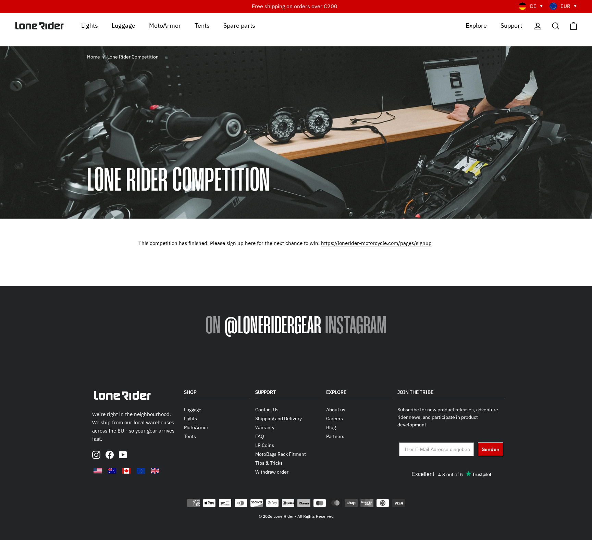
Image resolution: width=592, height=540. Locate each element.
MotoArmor (165, 25)
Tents (202, 25)
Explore (476, 25)
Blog (331, 427)
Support (511, 25)
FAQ (259, 436)
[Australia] (112, 471)
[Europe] (140, 471)
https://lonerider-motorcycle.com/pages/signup (376, 243)
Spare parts (239, 25)
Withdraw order (271, 472)
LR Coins (264, 445)
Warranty (264, 427)
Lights (89, 25)
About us (335, 410)
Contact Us (267, 410)
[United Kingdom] (155, 471)
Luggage (123, 25)
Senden (491, 449)
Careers (334, 418)
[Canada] (126, 471)
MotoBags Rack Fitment (280, 454)
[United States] (97, 471)
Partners (335, 436)
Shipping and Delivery (278, 418)
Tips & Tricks (269, 463)
